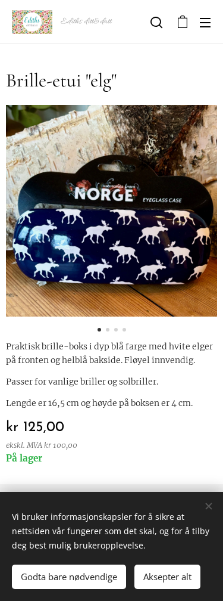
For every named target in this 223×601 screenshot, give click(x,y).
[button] (156, 22)
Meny (205, 22)
